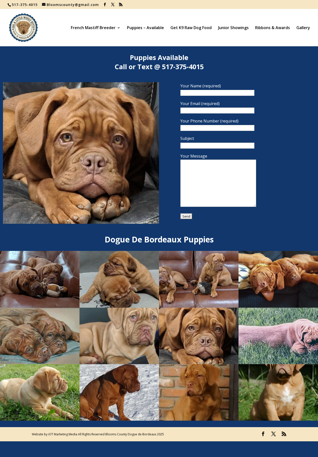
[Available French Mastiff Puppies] (40, 306)
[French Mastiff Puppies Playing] (198, 306)
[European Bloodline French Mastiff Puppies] (278, 306)
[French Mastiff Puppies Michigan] (278, 419)
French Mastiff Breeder (93, 28)
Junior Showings (233, 28)
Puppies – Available (145, 28)
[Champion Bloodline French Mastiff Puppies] (119, 306)
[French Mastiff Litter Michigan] (278, 362)
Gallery (303, 28)
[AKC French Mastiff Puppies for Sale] (81, 222)
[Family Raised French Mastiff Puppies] (40, 419)
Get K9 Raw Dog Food (191, 28)
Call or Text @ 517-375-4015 (159, 66)
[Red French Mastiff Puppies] (119, 419)
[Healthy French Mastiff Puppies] (119, 362)
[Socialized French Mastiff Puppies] (40, 362)
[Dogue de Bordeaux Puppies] (198, 419)
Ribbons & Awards (272, 28)
